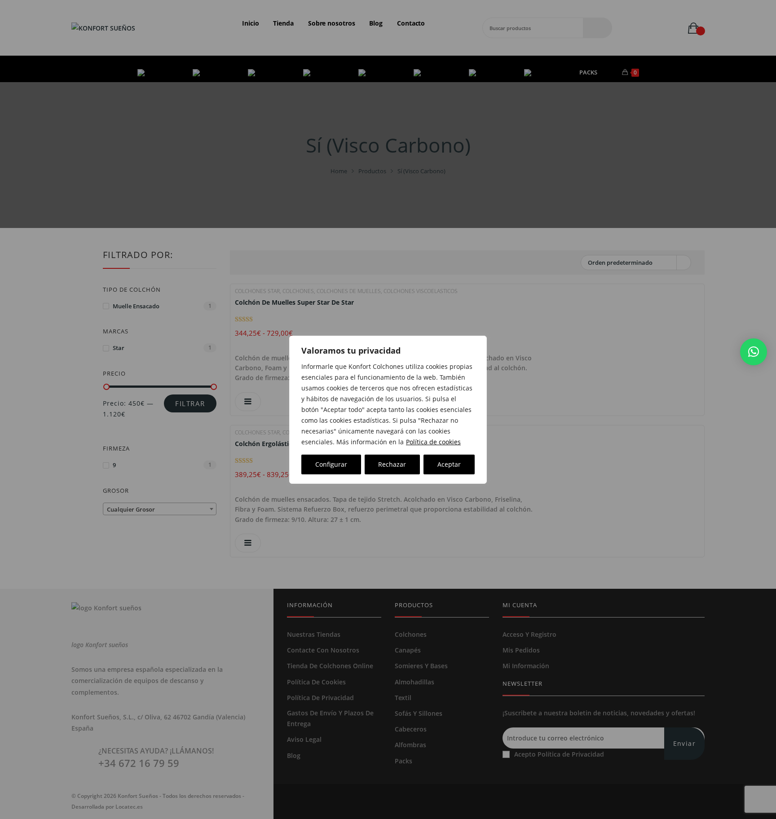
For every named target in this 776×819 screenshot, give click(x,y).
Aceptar (449, 464)
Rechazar (392, 464)
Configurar (331, 464)
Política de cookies (433, 442)
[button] (753, 351)
